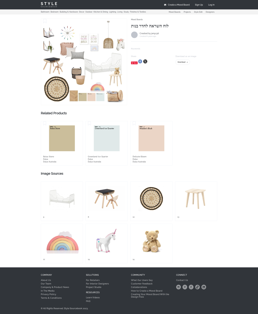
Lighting (112, 12)
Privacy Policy (48, 294)
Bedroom (55, 12)
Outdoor (88, 12)
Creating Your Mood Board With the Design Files (150, 295)
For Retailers (93, 280)
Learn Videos (93, 297)
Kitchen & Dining (101, 12)
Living (120, 12)
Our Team (46, 283)
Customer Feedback (142, 283)
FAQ (88, 301)
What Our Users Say (142, 280)
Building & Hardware (69, 12)
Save (135, 63)
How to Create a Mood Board (146, 291)
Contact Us (182, 280)
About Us (46, 280)
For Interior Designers (97, 283)
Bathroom (45, 12)
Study (126, 12)
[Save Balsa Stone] (44, 123)
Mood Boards (174, 12)
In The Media (47, 291)
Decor (81, 12)
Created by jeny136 (149, 33)
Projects (187, 12)
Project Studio (93, 287)
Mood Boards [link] (137, 19)
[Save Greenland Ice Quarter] (89, 123)
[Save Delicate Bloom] (134, 123)
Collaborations (139, 287)
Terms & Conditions (51, 298)
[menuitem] (211, 4)
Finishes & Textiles (138, 12)
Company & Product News (55, 287)
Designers (210, 12)
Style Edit (198, 12)
